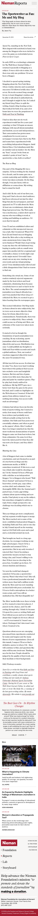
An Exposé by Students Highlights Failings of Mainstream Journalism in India (18, 794)
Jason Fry (7, 31)
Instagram (32, 847)
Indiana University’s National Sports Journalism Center (17, 680)
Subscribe (32, 840)
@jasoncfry (6, 694)
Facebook (33, 850)
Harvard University (7, 913)
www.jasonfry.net (28, 694)
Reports (7, 856)
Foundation (9, 850)
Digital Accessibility (30, 913)
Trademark (16, 913)
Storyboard (9, 867)
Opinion (5, 10)
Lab (5, 861)
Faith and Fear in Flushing (13, 114)
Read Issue (18, 735)
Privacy (22, 913)
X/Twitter (32, 844)
